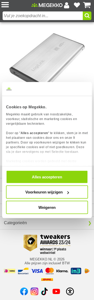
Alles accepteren (47, 176)
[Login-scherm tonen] (66, 5)
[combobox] (43, 15)
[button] (16, 5)
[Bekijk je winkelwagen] (87, 5)
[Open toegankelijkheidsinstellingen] (70, 291)
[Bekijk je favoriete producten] (76, 5)
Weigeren (47, 207)
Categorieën (15, 223)
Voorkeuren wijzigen (44, 192)
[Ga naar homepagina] (47, 5)
